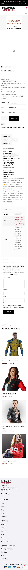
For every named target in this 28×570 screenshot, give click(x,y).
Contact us (4, 516)
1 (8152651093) (22, 1)
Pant (2, 112)
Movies (3, 534)
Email (5, 296)
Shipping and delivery (7, 549)
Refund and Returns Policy (8, 545)
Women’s (3, 531)
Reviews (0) (6, 143)
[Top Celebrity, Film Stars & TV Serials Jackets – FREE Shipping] (8, 8)
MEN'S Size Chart (8, 70)
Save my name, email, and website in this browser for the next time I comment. (14, 306)
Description (6, 136)
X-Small (17, 217)
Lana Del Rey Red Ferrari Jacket (10, 461)
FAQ (2, 555)
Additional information (9, 139)
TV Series (3, 524)
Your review (6, 277)
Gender (3, 102)
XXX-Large (21, 224)
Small (21, 217)
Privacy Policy (5, 558)
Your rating (6, 274)
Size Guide (4, 552)
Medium (17, 219)
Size (2, 107)
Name (5, 289)
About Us (3, 506)
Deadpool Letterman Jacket (9, 393)
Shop (15, 26)
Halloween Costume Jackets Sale (15, 127)
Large (21, 219)
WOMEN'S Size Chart (9, 67)
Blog (2, 513)
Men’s (2, 527)
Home (10, 26)
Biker (2, 537)
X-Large (17, 222)
